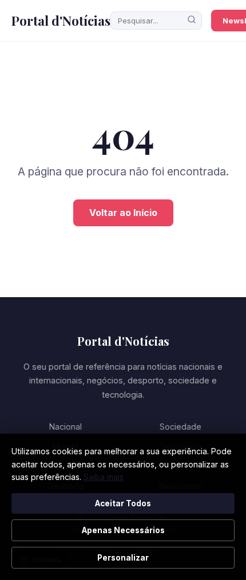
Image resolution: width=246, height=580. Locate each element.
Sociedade (180, 426)
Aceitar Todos (123, 503)
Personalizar (123, 557)
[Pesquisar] (192, 21)
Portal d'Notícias (60, 20)
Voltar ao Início (123, 212)
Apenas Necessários (123, 530)
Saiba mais (104, 477)
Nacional (65, 426)
